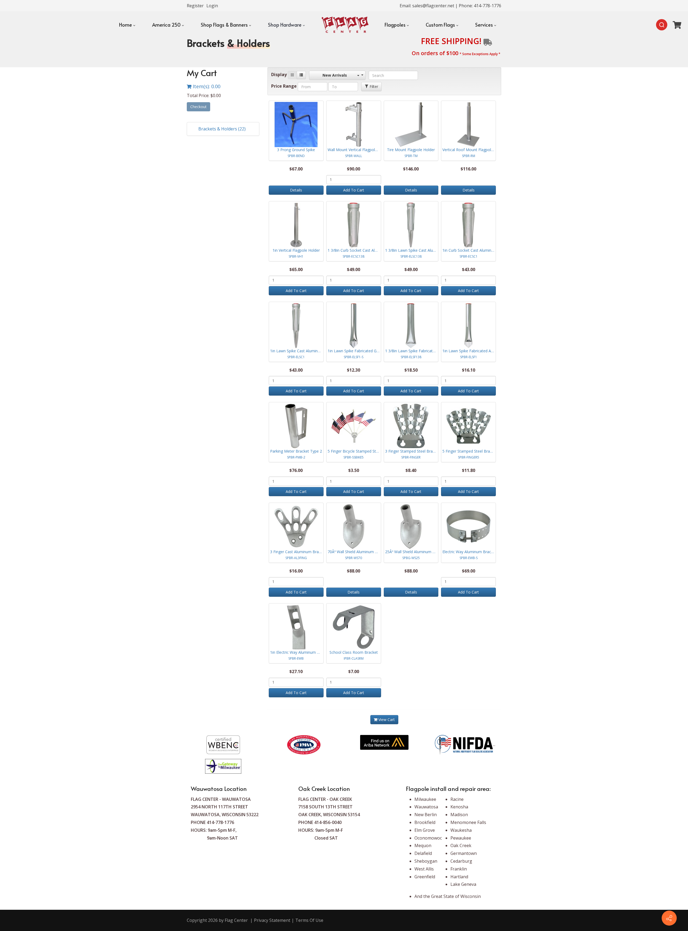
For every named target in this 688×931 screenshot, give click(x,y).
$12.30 (353, 370)
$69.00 (468, 571)
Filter (373, 86)
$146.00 (411, 169)
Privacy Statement (272, 920)
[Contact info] (669, 918)
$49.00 (353, 269)
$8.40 (411, 470)
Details (296, 190)
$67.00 (296, 169)
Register (195, 6)
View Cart (386, 719)
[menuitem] (127, 25)
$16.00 (296, 571)
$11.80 (468, 470)
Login (212, 6)
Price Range (284, 86)
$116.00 (468, 169)
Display (279, 74)
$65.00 (296, 269)
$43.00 (468, 269)
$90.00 (353, 169)
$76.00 (296, 470)
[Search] (661, 24)
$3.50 (353, 470)
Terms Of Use (309, 920)
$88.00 (353, 571)
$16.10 (468, 370)
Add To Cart (353, 190)
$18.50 (411, 370)
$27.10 (296, 671)
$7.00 (353, 671)
